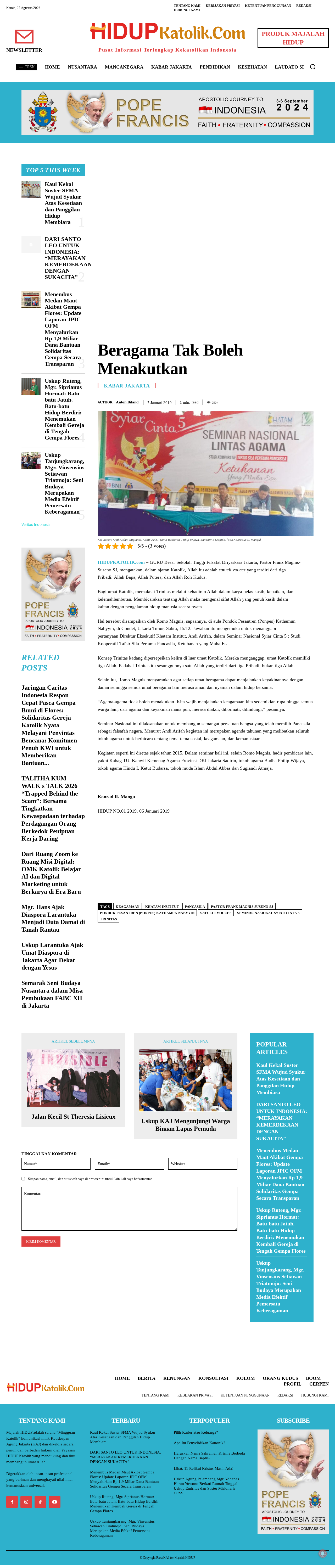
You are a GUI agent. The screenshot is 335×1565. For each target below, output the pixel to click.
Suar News (260, 1324)
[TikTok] (40, 1502)
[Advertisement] (206, 200)
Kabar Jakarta (127, 385)
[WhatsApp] (296, 401)
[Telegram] (308, 401)
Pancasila (195, 907)
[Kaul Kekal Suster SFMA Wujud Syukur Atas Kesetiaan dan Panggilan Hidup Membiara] (31, 189)
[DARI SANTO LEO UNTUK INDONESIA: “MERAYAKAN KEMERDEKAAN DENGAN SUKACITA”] (31, 244)
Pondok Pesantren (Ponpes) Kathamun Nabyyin (147, 913)
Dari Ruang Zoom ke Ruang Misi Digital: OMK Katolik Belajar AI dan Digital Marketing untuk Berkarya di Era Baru (51, 873)
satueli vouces (215, 913)
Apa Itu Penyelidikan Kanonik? (199, 1443)
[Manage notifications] (323, 1553)
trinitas (108, 919)
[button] (312, 66)
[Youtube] (54, 1502)
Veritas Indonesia (36, 524)
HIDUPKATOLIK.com (121, 562)
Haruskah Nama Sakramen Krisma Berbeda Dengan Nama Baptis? (209, 1455)
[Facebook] (272, 401)
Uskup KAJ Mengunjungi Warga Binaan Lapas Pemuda (185, 1125)
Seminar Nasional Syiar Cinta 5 (268, 913)
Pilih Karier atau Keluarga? (196, 1432)
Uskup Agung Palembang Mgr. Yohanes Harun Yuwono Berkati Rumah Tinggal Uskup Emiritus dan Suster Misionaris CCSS (206, 1486)
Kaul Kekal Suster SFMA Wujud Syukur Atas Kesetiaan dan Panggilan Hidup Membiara (63, 203)
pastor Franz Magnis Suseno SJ (242, 907)
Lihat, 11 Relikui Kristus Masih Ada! (203, 1468)
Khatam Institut (162, 907)
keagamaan (127, 907)
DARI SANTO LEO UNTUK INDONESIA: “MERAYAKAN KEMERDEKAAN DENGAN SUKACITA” (68, 258)
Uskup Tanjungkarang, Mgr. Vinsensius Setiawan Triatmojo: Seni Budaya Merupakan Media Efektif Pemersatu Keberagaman (122, 1528)
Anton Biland (127, 402)
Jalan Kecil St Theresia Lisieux (73, 1116)
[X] (284, 401)
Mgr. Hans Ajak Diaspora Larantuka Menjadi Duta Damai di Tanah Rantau (53, 918)
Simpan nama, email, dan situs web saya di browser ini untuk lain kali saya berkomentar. (90, 1179)
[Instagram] (26, 1502)
